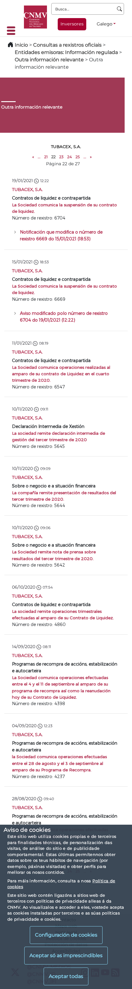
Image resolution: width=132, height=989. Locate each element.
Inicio (21, 45)
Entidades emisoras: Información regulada (66, 52)
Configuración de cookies (66, 935)
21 (46, 157)
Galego (104, 24)
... (39, 157)
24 (69, 157)
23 (61, 157)
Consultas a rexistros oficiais (67, 45)
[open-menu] (13, 30)
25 (78, 157)
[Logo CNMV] (35, 17)
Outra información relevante (49, 60)
